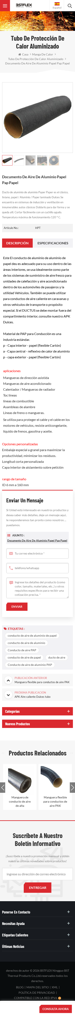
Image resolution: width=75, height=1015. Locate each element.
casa (25, 54)
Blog (20, 987)
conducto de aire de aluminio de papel (32, 635)
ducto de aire (56, 657)
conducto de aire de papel (24, 657)
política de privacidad (37, 992)
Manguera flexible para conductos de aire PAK (55, 801)
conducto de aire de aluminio (26, 643)
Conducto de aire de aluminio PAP (30, 664)
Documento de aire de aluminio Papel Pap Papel (37, 540)
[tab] (17, 243)
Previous (2, 787)
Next (72, 787)
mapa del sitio (37, 987)
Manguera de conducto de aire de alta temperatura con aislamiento (20, 801)
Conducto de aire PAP (22, 650)
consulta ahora (55, 1009)
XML (55, 987)
